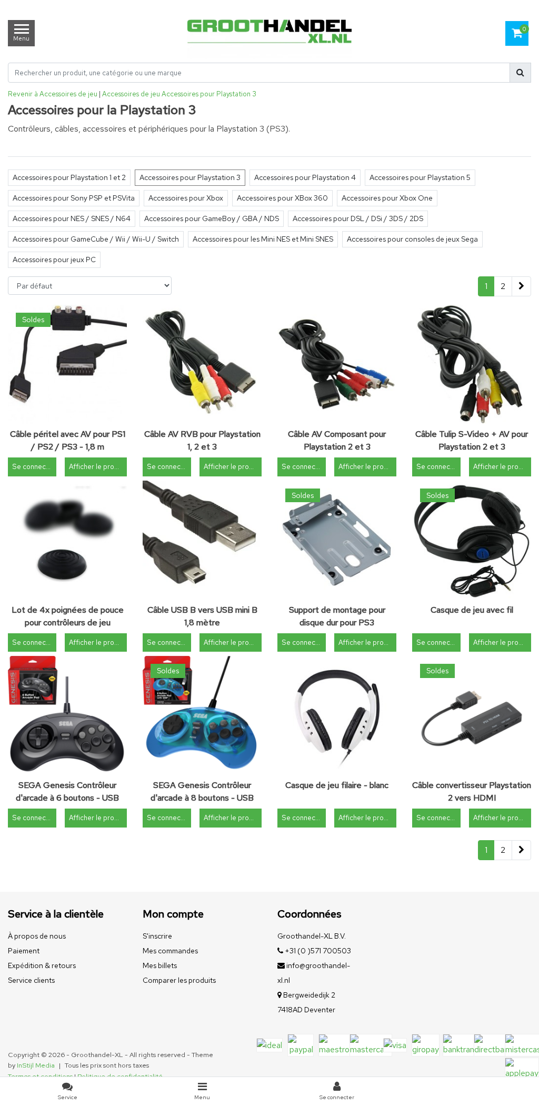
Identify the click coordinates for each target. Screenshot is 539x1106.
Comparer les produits (179, 980)
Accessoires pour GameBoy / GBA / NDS (211, 218)
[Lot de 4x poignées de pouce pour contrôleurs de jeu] (67, 540)
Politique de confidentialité (120, 1076)
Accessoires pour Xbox (185, 198)
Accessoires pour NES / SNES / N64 (72, 218)
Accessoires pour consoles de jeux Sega (412, 239)
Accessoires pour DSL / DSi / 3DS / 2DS (358, 218)
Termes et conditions (40, 1076)
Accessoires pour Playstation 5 (420, 177)
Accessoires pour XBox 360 (282, 198)
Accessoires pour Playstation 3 (209, 93)
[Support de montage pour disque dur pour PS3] (336, 540)
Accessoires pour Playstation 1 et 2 (69, 177)
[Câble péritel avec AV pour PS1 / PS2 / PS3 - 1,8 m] (67, 364)
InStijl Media (36, 1065)
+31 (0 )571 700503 (317, 950)
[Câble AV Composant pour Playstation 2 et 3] (336, 364)
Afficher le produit (97, 466)
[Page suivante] (521, 286)
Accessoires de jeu (131, 93)
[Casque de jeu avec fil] (471, 540)
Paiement (23, 950)
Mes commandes (170, 950)
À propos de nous (37, 936)
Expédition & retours (42, 965)
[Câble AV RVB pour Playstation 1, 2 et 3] (202, 364)
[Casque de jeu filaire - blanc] (336, 715)
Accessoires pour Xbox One (387, 198)
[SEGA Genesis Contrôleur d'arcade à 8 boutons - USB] (202, 715)
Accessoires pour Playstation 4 (305, 177)
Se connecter (33, 466)
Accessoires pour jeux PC (54, 259)
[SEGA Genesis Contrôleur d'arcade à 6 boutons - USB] (67, 715)
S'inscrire (157, 936)
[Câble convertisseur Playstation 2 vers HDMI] (471, 715)
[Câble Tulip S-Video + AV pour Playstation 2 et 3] (471, 364)
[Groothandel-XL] (269, 33)
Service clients (31, 980)
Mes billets (160, 965)
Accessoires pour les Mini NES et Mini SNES (263, 239)
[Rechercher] (520, 72)
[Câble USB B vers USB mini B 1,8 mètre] (202, 540)
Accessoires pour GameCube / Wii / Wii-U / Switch (96, 239)
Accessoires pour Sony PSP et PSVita (74, 198)
